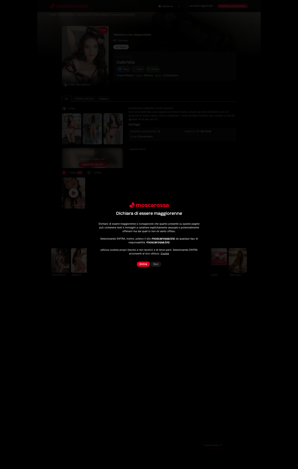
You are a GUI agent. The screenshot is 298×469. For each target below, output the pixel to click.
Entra (143, 264)
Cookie (165, 253)
